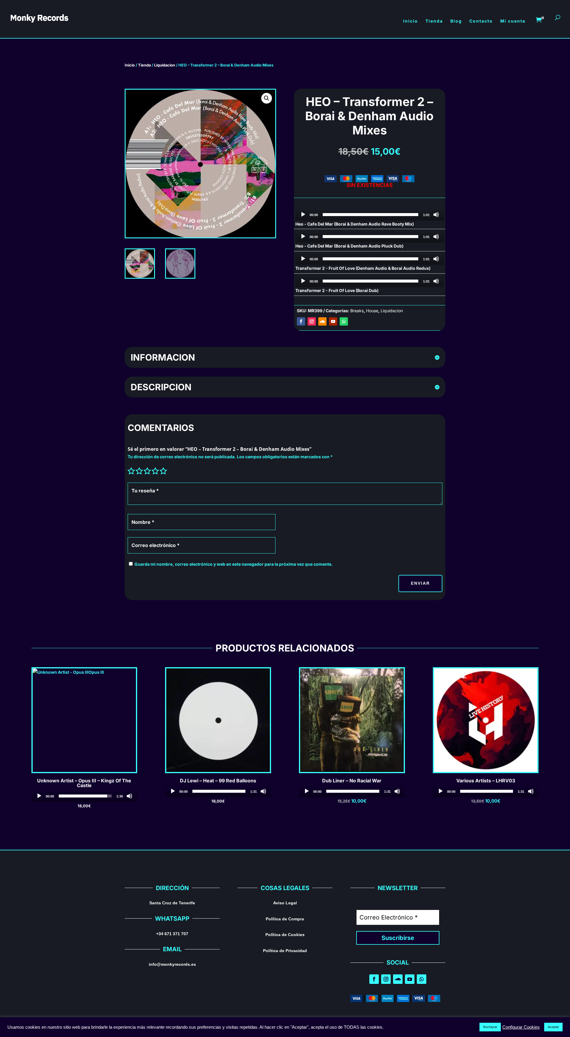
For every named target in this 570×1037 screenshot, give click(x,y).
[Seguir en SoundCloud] (322, 321)
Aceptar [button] (553, 1027)
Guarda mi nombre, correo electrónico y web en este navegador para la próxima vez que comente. (233, 564)
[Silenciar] (436, 215)
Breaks (357, 310)
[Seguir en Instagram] (312, 321)
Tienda (144, 65)
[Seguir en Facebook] (301, 321)
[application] (369, 215)
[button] (266, 98)
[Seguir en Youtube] (333, 321)
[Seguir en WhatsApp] (344, 321)
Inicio (130, 65)
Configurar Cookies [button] (521, 1027)
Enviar (420, 583)
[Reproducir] (303, 215)
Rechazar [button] (490, 1027)
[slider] (370, 214)
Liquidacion (164, 65)
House (372, 310)
